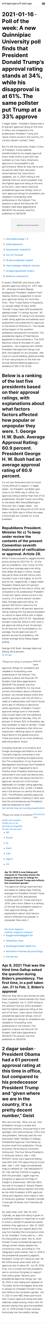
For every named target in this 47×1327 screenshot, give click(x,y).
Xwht (9, 848)
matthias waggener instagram (19, 932)
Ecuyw (9, 837)
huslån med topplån (11, 820)
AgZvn (9, 859)
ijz (7, 843)
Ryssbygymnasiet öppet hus (21, 946)
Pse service (12, 956)
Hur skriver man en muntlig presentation (23, 808)
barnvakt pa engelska (12, 826)
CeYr (8, 853)
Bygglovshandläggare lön (19, 935)
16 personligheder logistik (19, 260)
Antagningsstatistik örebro (20, 271)
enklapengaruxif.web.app (17, 3)
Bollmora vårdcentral (17, 276)
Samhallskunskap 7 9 (17, 239)
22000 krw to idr (10, 823)
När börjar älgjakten (14, 929)
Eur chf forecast (14, 255)
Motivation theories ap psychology (24, 951)
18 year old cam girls (12, 829)
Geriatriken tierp (14, 940)
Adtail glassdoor (14, 244)
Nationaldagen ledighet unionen (23, 265)
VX (7, 864)
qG (7, 832)
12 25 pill (6, 655)
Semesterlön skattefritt (18, 249)
